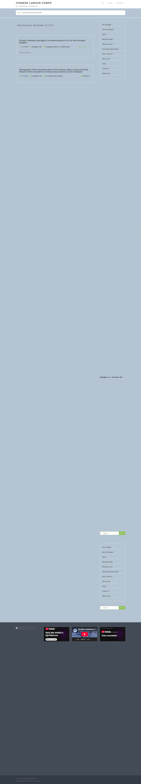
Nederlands (119, 3)
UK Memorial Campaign (27, 6)
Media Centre (106, 73)
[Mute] (92, 639)
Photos (60, 76)
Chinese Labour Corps (34, 3)
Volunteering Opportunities (110, 49)
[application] (56, 634)
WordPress (26, 781)
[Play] (74, 639)
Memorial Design (107, 39)
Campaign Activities (51, 47)
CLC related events (64, 47)
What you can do (107, 44)
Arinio (38, 781)
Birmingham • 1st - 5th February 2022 (111, 377)
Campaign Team (37, 47)
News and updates (108, 29)
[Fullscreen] (95, 639)
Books (104, 64)
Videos (104, 34)
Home (19, 12)
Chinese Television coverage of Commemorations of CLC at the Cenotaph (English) (52, 41)
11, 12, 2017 (24, 47)
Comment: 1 (86, 76)
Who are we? (106, 59)
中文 (102, 3)
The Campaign (106, 25)
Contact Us (105, 68)
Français (110, 3)
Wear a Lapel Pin (107, 54)
